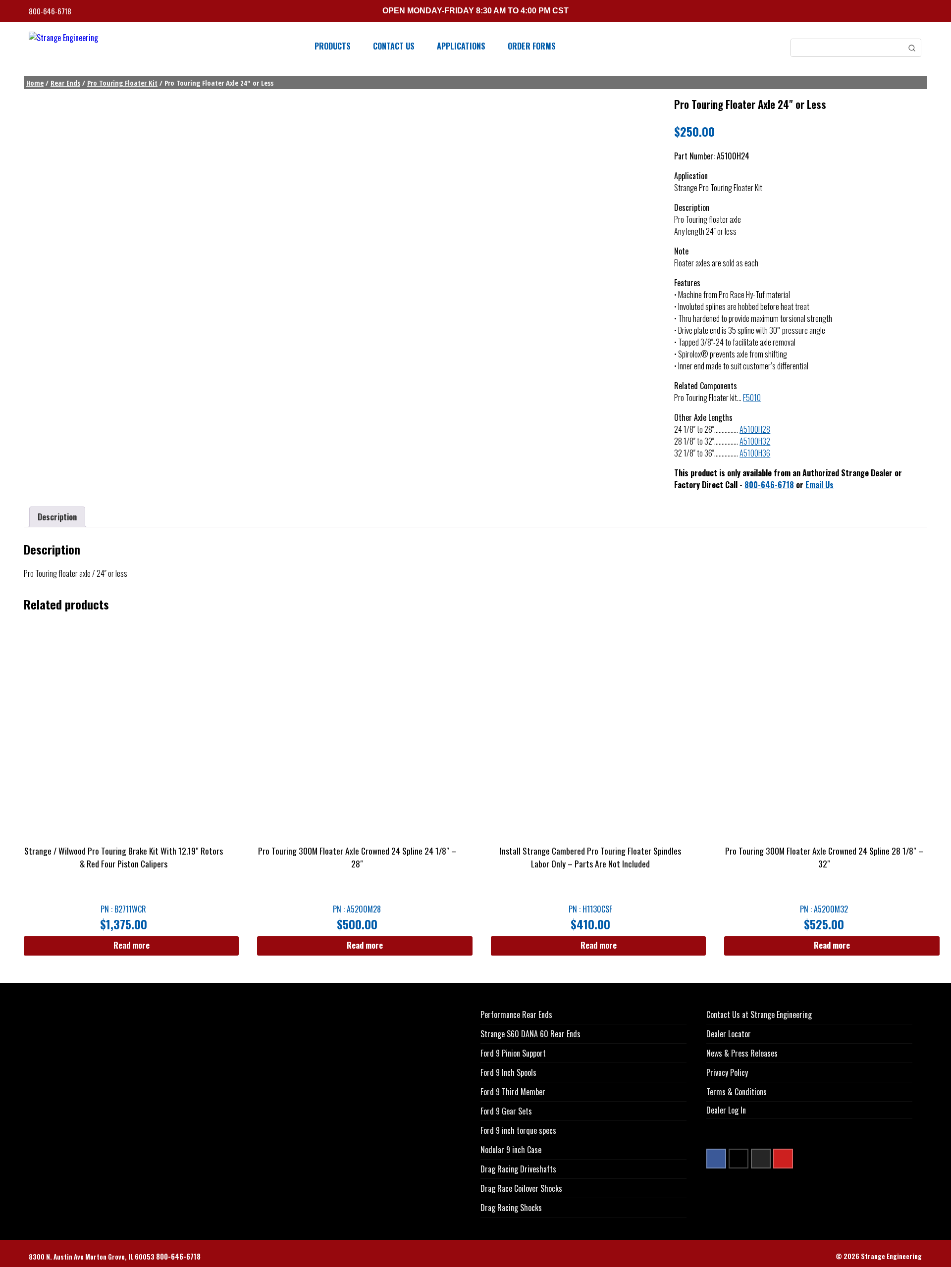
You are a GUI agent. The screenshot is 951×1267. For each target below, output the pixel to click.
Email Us (819, 485)
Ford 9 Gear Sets (506, 1111)
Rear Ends (65, 83)
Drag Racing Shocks (511, 1208)
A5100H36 (755, 453)
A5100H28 (755, 429)
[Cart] (918, 12)
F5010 (752, 398)
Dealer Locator (728, 1034)
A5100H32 (755, 441)
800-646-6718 (51, 11)
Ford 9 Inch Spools (508, 1072)
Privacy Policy (727, 1072)
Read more (131, 945)
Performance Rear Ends (516, 1014)
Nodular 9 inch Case (510, 1150)
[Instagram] (761, 1158)
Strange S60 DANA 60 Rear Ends (530, 1034)
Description (57, 517)
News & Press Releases (742, 1053)
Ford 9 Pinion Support (513, 1053)
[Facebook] (716, 1158)
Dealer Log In (726, 1110)
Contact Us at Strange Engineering (759, 1014)
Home (35, 83)
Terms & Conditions (736, 1092)
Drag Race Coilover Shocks (521, 1188)
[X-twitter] (738, 1158)
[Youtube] (783, 1158)
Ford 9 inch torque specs (518, 1130)
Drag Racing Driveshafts (518, 1169)
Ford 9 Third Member (512, 1092)
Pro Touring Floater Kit (122, 83)
